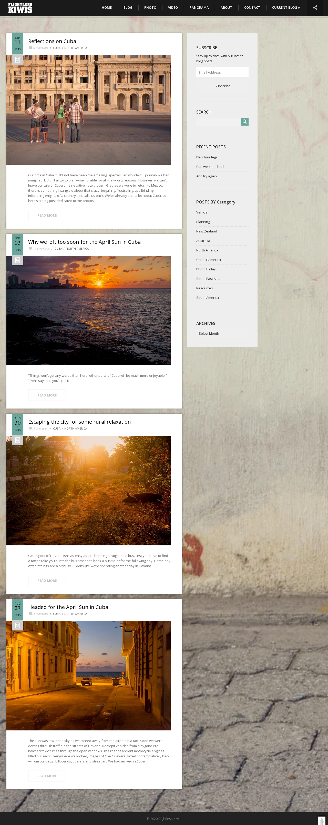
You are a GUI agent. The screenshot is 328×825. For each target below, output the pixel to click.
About (226, 7)
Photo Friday (206, 269)
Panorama (199, 7)
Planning (203, 221)
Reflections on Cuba (52, 41)
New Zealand (206, 231)
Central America (208, 259)
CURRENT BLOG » (286, 7)
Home (107, 7)
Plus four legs (207, 157)
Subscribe (222, 86)
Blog (128, 7)
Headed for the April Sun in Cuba (68, 607)
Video (173, 7)
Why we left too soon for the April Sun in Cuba (84, 241)
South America (207, 297)
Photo (150, 7)
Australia (203, 240)
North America (75, 48)
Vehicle (202, 212)
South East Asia (208, 278)
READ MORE (47, 215)
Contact (252, 7)
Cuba (56, 48)
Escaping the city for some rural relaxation (79, 421)
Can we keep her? (210, 166)
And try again (206, 176)
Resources (204, 288)
